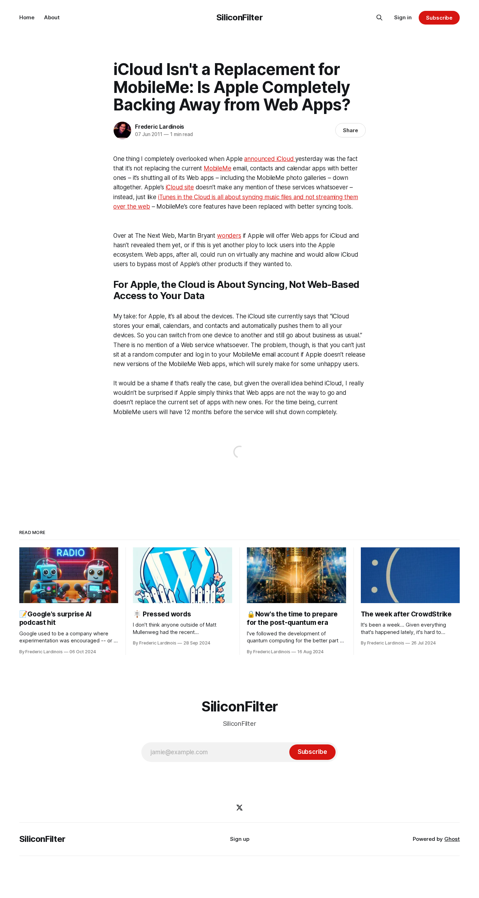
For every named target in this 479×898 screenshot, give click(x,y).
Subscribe (439, 17)
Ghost (452, 839)
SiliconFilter (239, 17)
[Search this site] (379, 17)
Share (350, 130)
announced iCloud (269, 158)
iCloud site (180, 187)
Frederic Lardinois (159, 126)
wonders (229, 235)
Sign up (239, 839)
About (52, 17)
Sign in (403, 17)
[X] (239, 807)
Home (26, 17)
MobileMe (217, 168)
